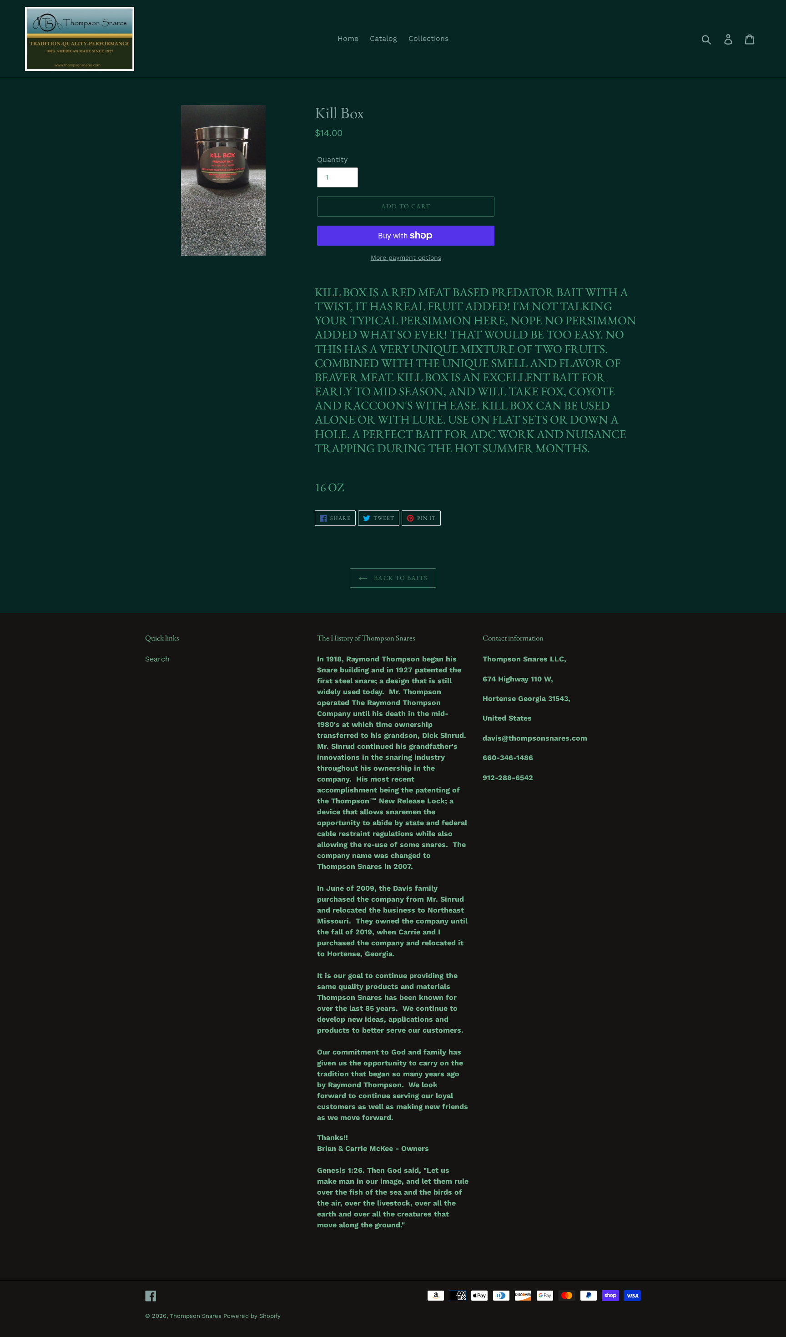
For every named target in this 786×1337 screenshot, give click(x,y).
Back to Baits (400, 578)
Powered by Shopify (252, 1315)
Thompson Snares (196, 1315)
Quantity (332, 159)
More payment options (406, 257)
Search (157, 659)
